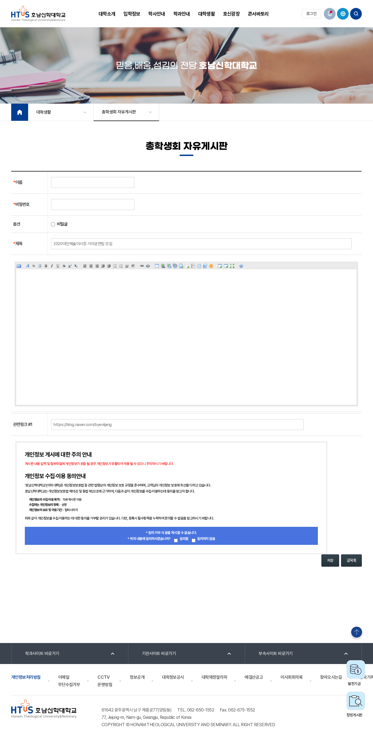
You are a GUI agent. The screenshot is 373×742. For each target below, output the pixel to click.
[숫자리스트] (121, 266)
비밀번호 (21, 204)
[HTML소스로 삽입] (181, 266)
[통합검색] (356, 14)
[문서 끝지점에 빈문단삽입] (133, 266)
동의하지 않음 (206, 539)
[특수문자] (211, 266)
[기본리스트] (115, 266)
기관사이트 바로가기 (159, 653)
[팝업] (330, 14)
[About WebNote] (241, 266)
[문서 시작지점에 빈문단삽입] (127, 266)
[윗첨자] (70, 266)
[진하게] (46, 266)
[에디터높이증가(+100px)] (220, 266)
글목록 (351, 560)
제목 (17, 243)
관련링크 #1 (22, 424)
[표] (199, 266)
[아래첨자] (76, 266)
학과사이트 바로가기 (42, 653)
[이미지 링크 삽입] (163, 266)
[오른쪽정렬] (97, 266)
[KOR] (343, 14)
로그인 (311, 13)
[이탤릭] (52, 266)
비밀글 (63, 224)
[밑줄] (58, 266)
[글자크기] (34, 266)
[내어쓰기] (109, 266)
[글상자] (187, 266)
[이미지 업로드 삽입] (169, 266)
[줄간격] (40, 266)
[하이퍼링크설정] (142, 266)
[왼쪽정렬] (85, 266)
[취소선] (64, 266)
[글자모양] (28, 266)
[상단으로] (356, 632)
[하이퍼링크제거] (148, 266)
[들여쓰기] (103, 266)
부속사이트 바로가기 (276, 653)
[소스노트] (205, 266)
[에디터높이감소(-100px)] (226, 266)
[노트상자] (193, 266)
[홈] (19, 112)
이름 (17, 182)
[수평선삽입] (157, 266)
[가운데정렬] (91, 266)
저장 (330, 560)
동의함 (184, 539)
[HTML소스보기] (19, 266)
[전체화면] (232, 266)
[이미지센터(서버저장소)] (175, 266)
